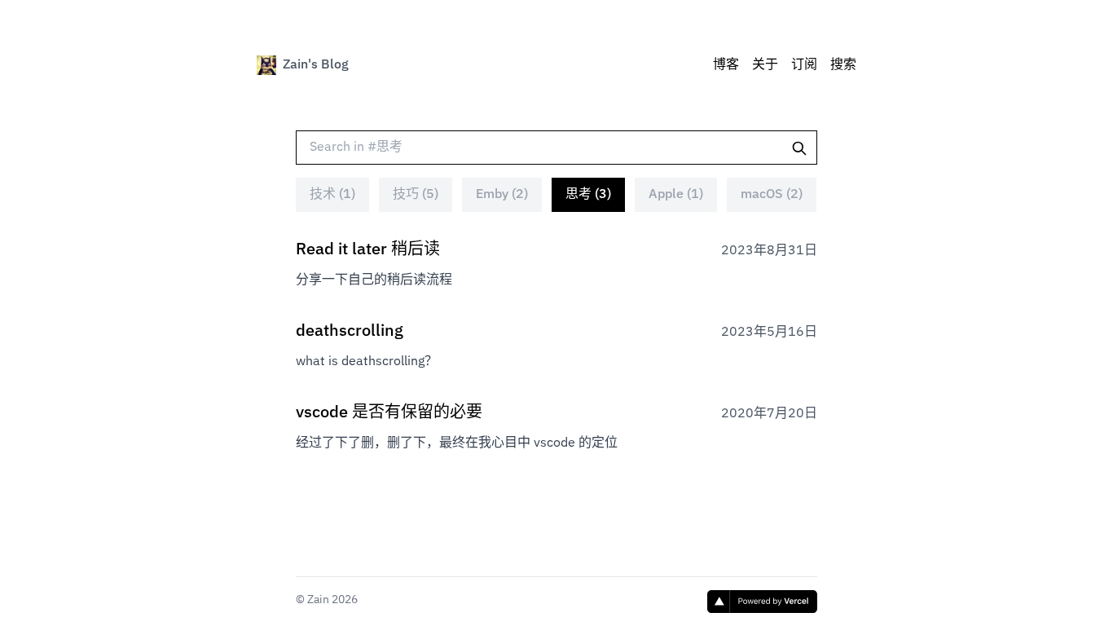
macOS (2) (772, 194)
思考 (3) (588, 194)
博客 (726, 65)
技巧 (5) (415, 194)
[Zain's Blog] (266, 65)
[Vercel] (762, 601)
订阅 (804, 65)
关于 (765, 65)
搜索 (843, 65)
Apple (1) (676, 194)
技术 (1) (332, 194)
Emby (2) (502, 194)
